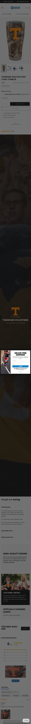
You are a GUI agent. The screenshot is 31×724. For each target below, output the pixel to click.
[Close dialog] (29, 351)
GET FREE (20, 366)
